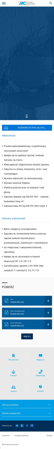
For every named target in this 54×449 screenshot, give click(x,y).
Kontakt (49, 435)
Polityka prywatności (22, 435)
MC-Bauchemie (27, 3)
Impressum (6, 435)
